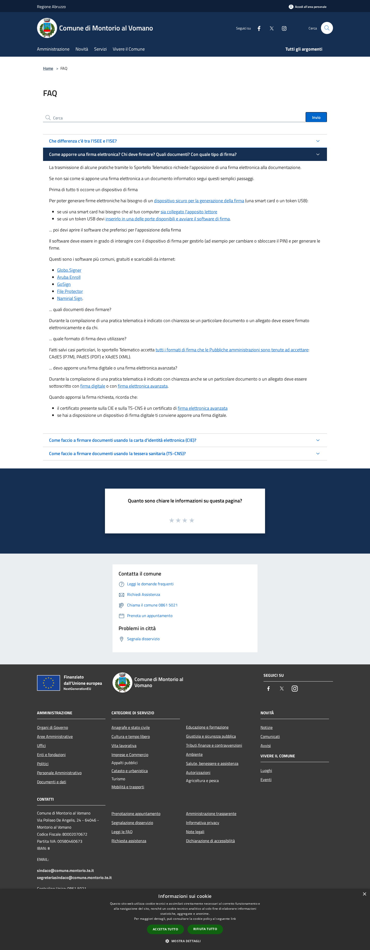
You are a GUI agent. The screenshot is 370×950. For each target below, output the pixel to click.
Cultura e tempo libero (131, 736)
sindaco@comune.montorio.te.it (65, 870)
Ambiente (194, 754)
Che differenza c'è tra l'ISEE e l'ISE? (83, 141)
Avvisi (266, 745)
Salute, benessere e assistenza (212, 763)
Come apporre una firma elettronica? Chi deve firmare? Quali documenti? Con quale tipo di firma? (143, 154)
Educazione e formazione (207, 727)
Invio (316, 117)
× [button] (364, 894)
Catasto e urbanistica (130, 771)
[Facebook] (257, 27)
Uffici (41, 745)
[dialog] (185, 919)
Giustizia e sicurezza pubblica (211, 736)
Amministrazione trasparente (211, 813)
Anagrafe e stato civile (131, 727)
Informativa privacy (202, 823)
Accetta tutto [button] (165, 929)
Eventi (266, 779)
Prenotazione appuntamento (136, 813)
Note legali (195, 832)
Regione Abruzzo (51, 7)
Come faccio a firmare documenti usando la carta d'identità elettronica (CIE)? (122, 440)
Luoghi (266, 770)
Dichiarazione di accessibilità (210, 841)
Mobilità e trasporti (128, 787)
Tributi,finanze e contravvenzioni (214, 745)
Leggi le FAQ (122, 832)
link (233, 919)
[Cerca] (327, 28)
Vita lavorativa (124, 745)
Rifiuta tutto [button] (205, 929)
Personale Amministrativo (59, 773)
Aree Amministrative (55, 736)
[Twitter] (270, 27)
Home (48, 68)
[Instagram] (282, 27)
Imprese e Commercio (130, 755)
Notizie (267, 727)
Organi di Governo (52, 727)
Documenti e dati (51, 782)
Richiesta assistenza (129, 841)
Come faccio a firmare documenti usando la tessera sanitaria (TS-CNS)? (117, 453)
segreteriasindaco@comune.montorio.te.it (74, 877)
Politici (43, 764)
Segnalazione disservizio (132, 823)
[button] (185, 941)
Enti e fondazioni (51, 755)
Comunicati (270, 736)
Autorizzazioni (198, 772)
